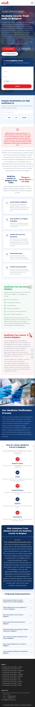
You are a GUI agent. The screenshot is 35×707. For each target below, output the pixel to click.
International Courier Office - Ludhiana (12, 676)
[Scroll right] (32, 117)
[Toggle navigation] (32, 3)
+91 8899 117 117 (11, 698)
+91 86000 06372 (10, 54)
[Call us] (32, 349)
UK (16, 117)
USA (9, 117)
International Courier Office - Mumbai (12, 667)
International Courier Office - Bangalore (12, 670)
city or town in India (11, 571)
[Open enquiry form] (32, 357)
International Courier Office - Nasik (11, 672)
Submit (17, 86)
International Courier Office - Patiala (11, 685)
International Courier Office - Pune (11, 668)
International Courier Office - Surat (11, 679)
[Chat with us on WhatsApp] (32, 353)
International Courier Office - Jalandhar (12, 674)
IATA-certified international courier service (17, 542)
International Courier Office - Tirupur (11, 683)
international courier (17, 43)
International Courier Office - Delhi (11, 678)
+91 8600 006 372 (11, 696)
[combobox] (7, 81)
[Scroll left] (3, 117)
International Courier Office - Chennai (12, 681)
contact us (18, 465)
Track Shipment (26, 49)
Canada (24, 117)
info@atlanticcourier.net (9, 699)
